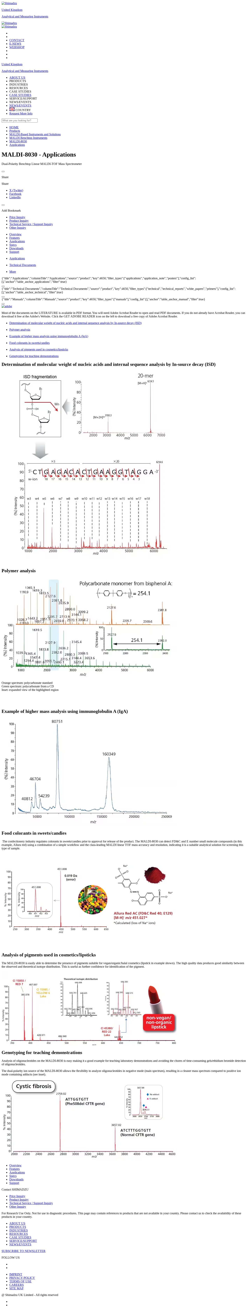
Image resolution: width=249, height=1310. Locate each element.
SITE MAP (16, 1288)
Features (14, 237)
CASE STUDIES (20, 95)
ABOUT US (17, 1223)
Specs (13, 244)
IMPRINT (15, 1274)
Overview (15, 234)
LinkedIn (15, 197)
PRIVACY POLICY (22, 1277)
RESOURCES (18, 1234)
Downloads (16, 248)
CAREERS (16, 1284)
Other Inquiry (17, 1206)
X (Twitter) (16, 190)
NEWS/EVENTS (20, 105)
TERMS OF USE (20, 1281)
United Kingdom (12, 9)
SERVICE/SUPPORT (23, 1241)
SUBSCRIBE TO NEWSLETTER (24, 1251)
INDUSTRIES (18, 1230)
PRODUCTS (17, 1227)
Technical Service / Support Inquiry (31, 1203)
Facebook (15, 193)
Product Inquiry (19, 1199)
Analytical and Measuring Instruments (25, 16)
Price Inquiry (17, 1196)
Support (14, 251)
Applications (17, 241)
